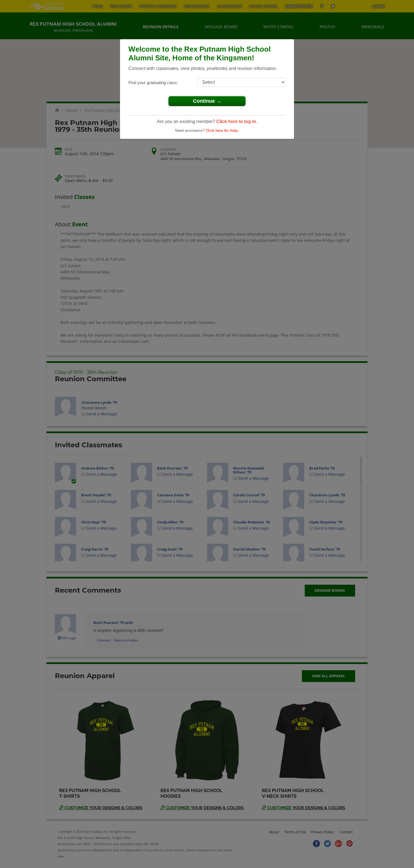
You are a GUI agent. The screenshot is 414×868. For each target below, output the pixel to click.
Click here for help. (222, 130)
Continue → (207, 101)
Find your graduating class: (153, 82)
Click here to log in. (236, 121)
